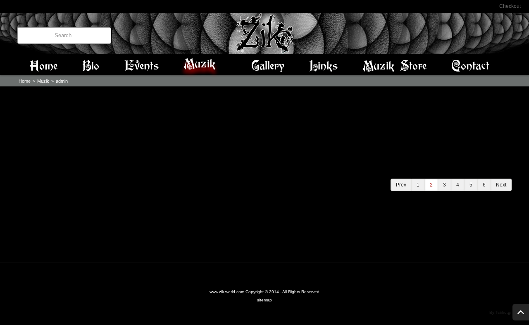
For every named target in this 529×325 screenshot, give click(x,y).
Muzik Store (394, 66)
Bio (90, 66)
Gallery (267, 66)
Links (323, 66)
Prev (401, 185)
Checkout (510, 6)
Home (43, 66)
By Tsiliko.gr (500, 312)
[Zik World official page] (265, 33)
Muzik (202, 64)
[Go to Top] (520, 312)
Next (501, 185)
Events (141, 66)
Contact (470, 66)
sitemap (264, 300)
